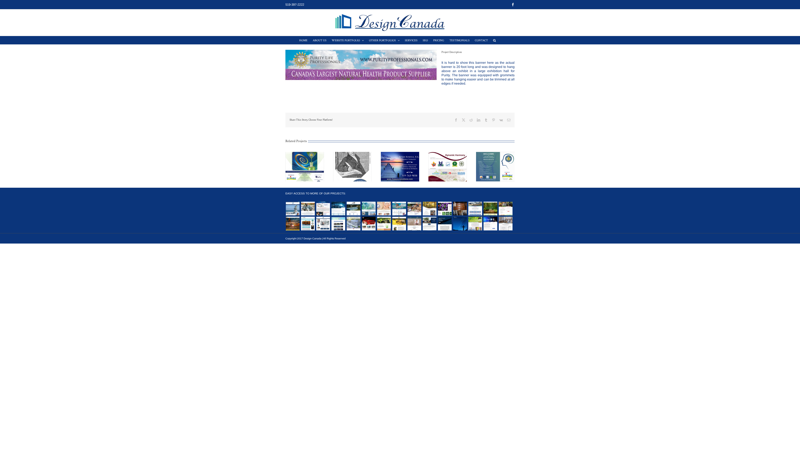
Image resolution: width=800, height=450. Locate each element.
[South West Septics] (414, 208)
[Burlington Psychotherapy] (292, 208)
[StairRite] (460, 208)
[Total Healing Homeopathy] (308, 208)
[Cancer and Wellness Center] (475, 223)
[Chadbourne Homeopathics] (308, 223)
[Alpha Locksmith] (323, 208)
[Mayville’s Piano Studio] (445, 223)
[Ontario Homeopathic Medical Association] (368, 208)
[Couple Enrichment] (429, 208)
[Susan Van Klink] (414, 223)
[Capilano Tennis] (353, 208)
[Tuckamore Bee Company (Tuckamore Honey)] (399, 223)
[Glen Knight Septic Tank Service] (505, 208)
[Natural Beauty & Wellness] (384, 208)
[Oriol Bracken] (490, 208)
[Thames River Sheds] (353, 223)
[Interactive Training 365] (490, 223)
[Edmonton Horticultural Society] (445, 208)
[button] (494, 40)
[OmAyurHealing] (384, 223)
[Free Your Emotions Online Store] (323, 223)
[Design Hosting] (338, 208)
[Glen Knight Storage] (475, 208)
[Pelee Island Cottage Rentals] (429, 223)
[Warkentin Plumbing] (399, 208)
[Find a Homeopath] (338, 223)
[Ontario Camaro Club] (368, 223)
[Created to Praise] (460, 223)
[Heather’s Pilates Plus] (505, 223)
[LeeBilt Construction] (292, 223)
